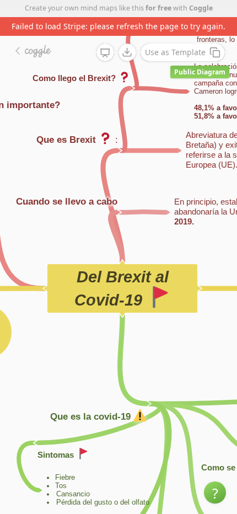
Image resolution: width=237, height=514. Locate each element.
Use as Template (175, 52)
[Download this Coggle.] (127, 52)
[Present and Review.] (105, 53)
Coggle (201, 8)
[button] (215, 492)
